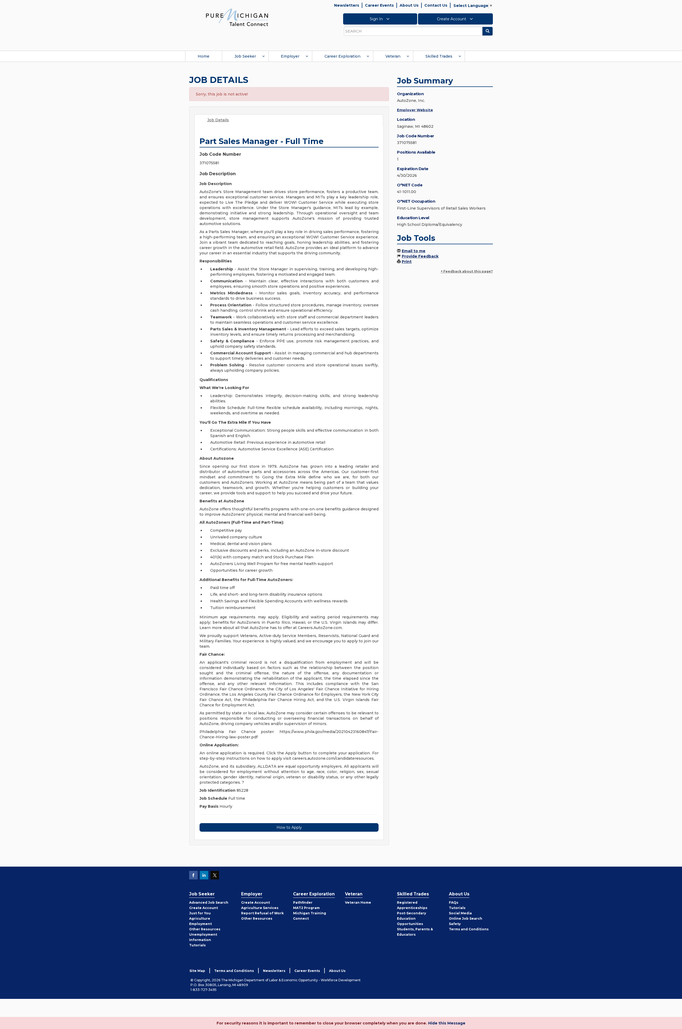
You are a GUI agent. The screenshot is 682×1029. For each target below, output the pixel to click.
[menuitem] (203, 56)
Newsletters (346, 5)
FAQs (453, 902)
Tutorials (197, 945)
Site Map (197, 971)
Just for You (200, 913)
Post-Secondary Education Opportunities (411, 918)
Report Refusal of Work (262, 913)
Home (203, 56)
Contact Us (435, 5)
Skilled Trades (438, 56)
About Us (409, 5)
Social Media (460, 913)
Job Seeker (245, 56)
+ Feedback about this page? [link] (467, 271)
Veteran (392, 56)
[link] (237, 17)
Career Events (379, 5)
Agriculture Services (259, 908)
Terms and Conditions (469, 929)
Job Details (218, 120)
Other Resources (204, 929)
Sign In (377, 19)
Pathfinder (302, 902)
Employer (290, 56)
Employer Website (415, 110)
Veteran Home (358, 902)
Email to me (413, 251)
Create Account (452, 19)
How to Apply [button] (289, 827)
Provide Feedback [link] (420, 256)
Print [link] (407, 261)
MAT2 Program (306, 908)
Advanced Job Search (208, 902)
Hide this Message (446, 1023)
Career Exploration (342, 56)
